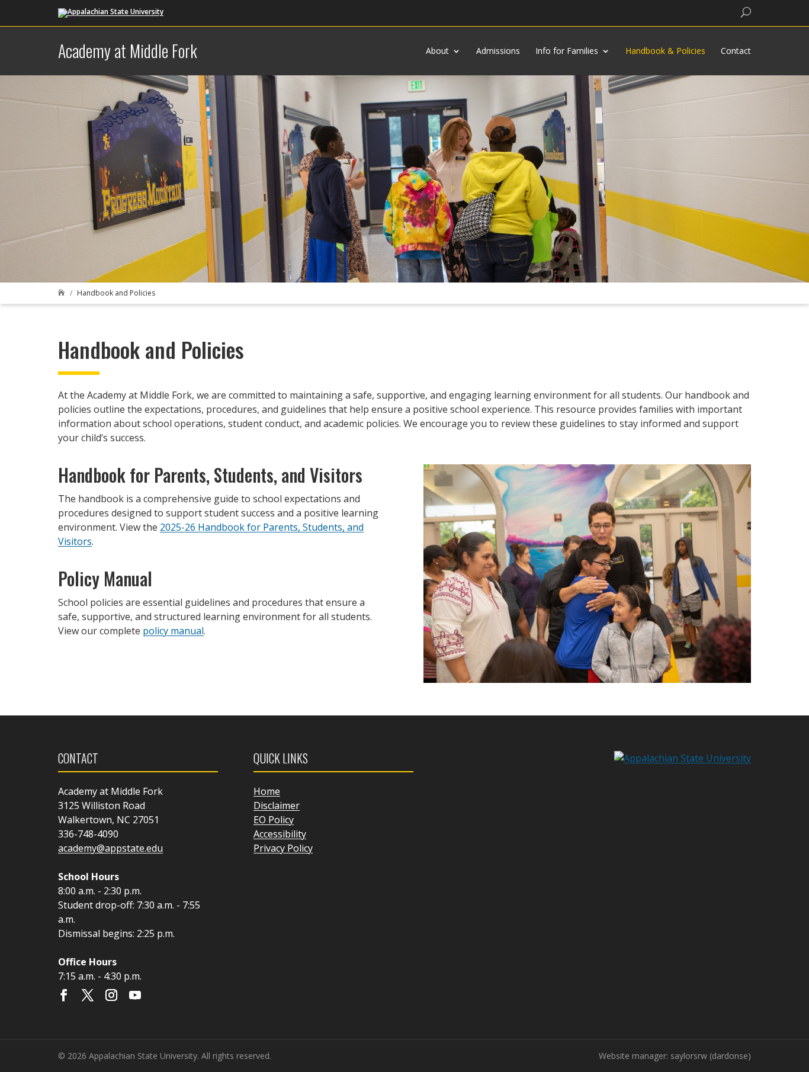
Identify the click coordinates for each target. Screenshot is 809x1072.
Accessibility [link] (279, 833)
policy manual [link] (173, 630)
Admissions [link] (498, 50)
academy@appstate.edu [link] (110, 848)
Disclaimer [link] (276, 805)
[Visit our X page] (88, 996)
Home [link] (266, 791)
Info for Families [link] (566, 50)
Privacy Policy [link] (283, 848)
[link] (110, 12)
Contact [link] (736, 50)
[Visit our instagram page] (111, 996)
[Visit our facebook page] (64, 996)
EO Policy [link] (273, 819)
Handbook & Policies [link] (665, 50)
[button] (797, 986)
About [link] (437, 50)
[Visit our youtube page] (135, 996)
